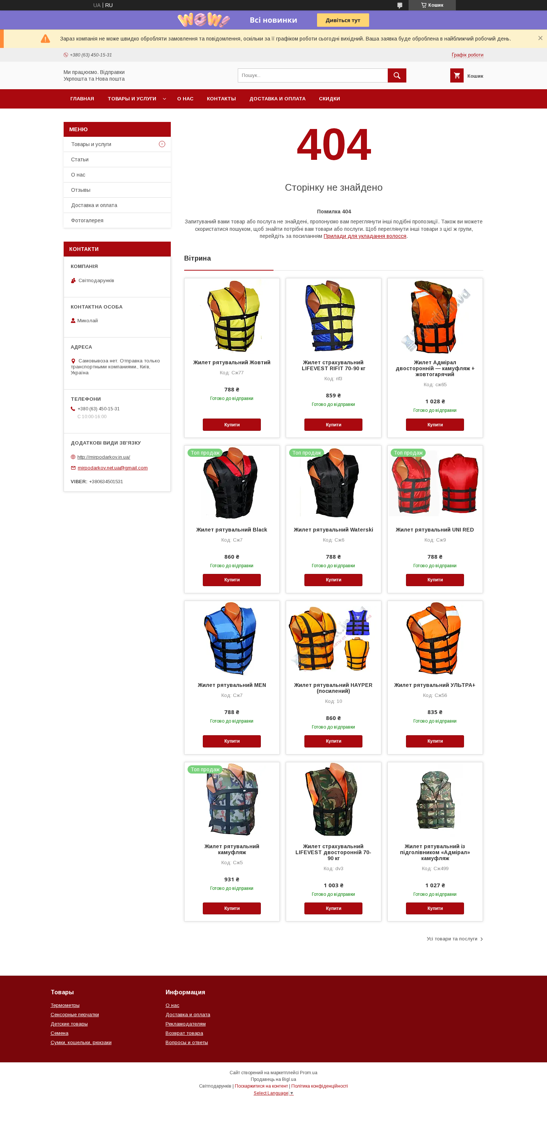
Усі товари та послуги (452, 939)
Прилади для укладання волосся (365, 236)
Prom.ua (308, 1072)
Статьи (80, 159)
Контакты (221, 98)
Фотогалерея (87, 220)
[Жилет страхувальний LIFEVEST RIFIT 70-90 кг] (333, 315)
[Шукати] (397, 75)
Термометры (65, 1005)
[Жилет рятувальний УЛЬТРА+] (435, 638)
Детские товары (69, 1024)
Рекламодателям (186, 1024)
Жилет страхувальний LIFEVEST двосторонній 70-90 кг (333, 852)
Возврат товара (184, 1033)
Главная (82, 98)
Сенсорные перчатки (75, 1014)
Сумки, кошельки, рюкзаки (81, 1042)
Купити (232, 424)
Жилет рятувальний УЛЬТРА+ (435, 685)
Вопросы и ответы (187, 1042)
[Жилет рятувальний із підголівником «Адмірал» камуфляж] (435, 799)
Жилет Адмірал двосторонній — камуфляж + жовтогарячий (435, 368)
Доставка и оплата (277, 98)
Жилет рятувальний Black (231, 530)
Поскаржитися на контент (261, 1086)
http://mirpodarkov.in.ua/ (103, 457)
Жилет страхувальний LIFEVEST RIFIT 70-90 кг (333, 365)
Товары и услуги (132, 98)
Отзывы (80, 190)
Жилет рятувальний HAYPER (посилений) (333, 688)
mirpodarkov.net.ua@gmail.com (113, 468)
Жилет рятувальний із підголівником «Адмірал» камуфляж (435, 852)
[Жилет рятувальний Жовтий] (232, 315)
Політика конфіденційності (319, 1086)
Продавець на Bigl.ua (273, 1079)
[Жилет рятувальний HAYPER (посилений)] (333, 638)
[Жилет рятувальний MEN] (232, 638)
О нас (185, 98)
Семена (59, 1033)
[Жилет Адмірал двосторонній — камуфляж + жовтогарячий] (435, 315)
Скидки (329, 98)
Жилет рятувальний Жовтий (232, 362)
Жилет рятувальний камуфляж (232, 849)
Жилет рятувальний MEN (232, 685)
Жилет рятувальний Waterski (333, 530)
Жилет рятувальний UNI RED (435, 530)
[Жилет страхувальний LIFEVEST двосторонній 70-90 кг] (333, 799)
